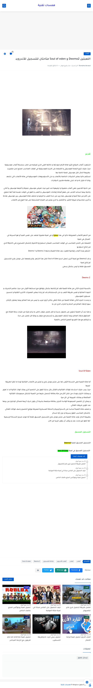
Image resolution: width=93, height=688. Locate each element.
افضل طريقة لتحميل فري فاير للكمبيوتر (71, 464)
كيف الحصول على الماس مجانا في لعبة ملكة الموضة (67, 471)
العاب (71, 561)
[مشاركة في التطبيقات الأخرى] (38, 570)
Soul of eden (26, 561)
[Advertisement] (46, 31)
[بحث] (4, 6)
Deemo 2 (37, 561)
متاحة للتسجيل (48, 561)
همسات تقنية (46, 5)
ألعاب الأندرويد (61, 561)
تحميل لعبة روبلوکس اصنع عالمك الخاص (70, 478)
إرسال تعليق (82, 658)
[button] (76, 570)
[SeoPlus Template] (89, 685)
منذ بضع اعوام (80, 461)
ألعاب (87, 53)
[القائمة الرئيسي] (89, 6)
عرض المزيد (8, 579)
